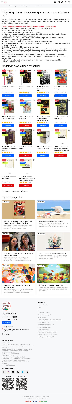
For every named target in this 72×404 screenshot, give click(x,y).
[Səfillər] (27, 77)
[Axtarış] (55, 2)
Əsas (3, 6)
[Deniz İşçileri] (10, 167)
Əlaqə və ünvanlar (43, 305)
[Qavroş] (62, 77)
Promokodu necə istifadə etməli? (47, 332)
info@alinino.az (8, 326)
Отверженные (58, 118)
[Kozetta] (10, 77)
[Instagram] (8, 372)
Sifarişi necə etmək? (43, 329)
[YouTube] (13, 372)
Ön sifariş (8, 95)
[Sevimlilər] (16, 70)
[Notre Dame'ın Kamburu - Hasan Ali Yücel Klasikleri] (62, 137)
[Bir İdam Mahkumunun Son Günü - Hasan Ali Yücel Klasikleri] (27, 167)
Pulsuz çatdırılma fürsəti (44, 327)
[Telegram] (23, 372)
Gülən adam (22, 118)
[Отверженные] (62, 107)
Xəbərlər (40, 307)
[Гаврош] (27, 137)
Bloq (7, 6)
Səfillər (21, 89)
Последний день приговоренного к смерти (42, 119)
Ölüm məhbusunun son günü (43, 89)
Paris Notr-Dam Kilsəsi (8, 118)
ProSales (33, 398)
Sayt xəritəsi (46, 396)
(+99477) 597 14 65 (9, 317)
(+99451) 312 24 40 (9, 313)
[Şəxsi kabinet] (62, 2)
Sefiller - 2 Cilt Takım (43, 148)
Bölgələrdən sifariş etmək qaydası (47, 334)
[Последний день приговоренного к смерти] (45, 107)
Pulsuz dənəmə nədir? (44, 322)
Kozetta (4, 89)
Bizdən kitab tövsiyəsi (44, 312)
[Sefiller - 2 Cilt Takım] (45, 137)
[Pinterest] (27, 372)
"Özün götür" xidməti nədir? (46, 337)
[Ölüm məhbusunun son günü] (45, 77)
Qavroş (56, 89)
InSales (46, 398)
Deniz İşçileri (5, 178)
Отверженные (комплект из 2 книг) (9, 149)
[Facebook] (4, 372)
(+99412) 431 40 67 (9, 319)
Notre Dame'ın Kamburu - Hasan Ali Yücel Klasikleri (61, 149)
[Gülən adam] (27, 107)
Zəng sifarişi (6, 322)
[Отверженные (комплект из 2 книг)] (10, 137)
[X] (18, 372)
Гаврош (21, 148)
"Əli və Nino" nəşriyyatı (44, 315)
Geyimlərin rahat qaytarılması (46, 324)
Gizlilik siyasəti (42, 317)
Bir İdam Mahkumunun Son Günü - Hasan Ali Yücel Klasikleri (27, 179)
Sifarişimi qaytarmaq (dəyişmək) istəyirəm (49, 319)
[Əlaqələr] (58, 2)
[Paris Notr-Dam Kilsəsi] (10, 107)
